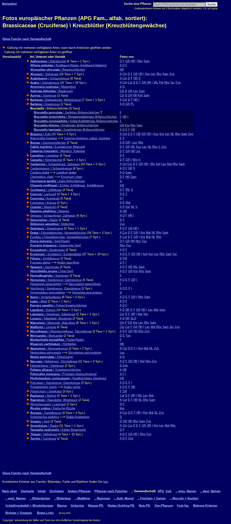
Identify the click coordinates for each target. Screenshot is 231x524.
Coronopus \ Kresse (43, 202)
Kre (147, 74)
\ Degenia (49, 211)
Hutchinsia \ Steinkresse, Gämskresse (55, 288)
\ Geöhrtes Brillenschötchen (66, 112)
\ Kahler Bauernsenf (58, 429)
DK (127, 309)
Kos (156, 134)
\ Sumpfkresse (45, 413)
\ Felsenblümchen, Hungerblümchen (58, 232)
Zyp (171, 74)
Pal (161, 82)
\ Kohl (40, 134)
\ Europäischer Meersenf (57, 146)
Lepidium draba (66, 172)
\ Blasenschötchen (57, 69)
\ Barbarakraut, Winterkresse (55, 100)
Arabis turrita (72, 387)
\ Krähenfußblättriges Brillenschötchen (76, 121)
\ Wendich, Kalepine (57, 151)
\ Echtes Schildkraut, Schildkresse (67, 185)
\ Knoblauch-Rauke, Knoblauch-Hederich (68, 65)
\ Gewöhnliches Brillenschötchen (69, 129)
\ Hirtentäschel (46, 160)
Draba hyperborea (77, 417)
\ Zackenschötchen (48, 142)
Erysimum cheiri (71, 177)
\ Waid (38, 301)
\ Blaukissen (51, 91)
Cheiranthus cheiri (42, 177)
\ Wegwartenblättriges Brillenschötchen (75, 116)
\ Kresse (42, 310)
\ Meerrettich (53, 86)
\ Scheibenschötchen (55, 369)
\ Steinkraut (44, 74)
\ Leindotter (44, 155)
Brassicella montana (43, 138)
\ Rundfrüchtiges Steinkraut (68, 378)
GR (127, 61)
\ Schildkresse (45, 258)
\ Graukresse (45, 104)
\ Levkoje (43, 327)
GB (138, 134)
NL (172, 134)
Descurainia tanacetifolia (85, 284)
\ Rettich (43, 395)
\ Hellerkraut (43, 434)
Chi (124, 74)
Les (153, 74)
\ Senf (40, 421)
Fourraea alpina (40, 262)
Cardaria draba (39, 172)
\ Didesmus (52, 224)
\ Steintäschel (48, 61)
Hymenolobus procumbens (47, 292)
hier (105, 481)
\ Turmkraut (43, 438)
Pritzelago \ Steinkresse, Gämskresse (55, 383)
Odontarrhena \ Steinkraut (47, 365)
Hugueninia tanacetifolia (45, 284)
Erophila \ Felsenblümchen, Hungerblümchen (59, 237)
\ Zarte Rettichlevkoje (57, 181)
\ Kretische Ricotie (52, 408)
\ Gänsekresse (44, 82)
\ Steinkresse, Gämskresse (56, 280)
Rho (140, 61)
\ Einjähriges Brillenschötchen (66, 125)
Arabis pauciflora (68, 262)
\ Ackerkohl (45, 198)
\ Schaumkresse (49, 78)
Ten (145, 314)
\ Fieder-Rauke (57, 339)
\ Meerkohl (43, 207)
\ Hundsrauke (47, 250)
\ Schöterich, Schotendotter (55, 254)
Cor (124, 78)
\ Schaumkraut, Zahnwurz (55, 164)
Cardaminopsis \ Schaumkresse (51, 168)
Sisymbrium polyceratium (84, 352)
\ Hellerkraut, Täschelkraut (53, 361)
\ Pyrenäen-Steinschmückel (63, 374)
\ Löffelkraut (46, 190)
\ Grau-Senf (51, 271)
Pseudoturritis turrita (43, 387)
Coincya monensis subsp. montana (87, 138)
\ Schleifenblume (45, 297)
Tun (144, 241)
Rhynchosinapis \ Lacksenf (48, 404)
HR (133, 61)
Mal (169, 164)
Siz (172, 82)
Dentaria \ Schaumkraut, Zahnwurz (53, 215)
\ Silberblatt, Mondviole (51, 318)
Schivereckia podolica (44, 417)
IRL (156, 82)
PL (132, 104)
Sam (146, 61)
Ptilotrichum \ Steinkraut (46, 391)
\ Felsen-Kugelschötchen (58, 305)
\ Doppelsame (46, 228)
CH (124, 164)
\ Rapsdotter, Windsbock (54, 400)
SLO (133, 318)
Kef (140, 95)
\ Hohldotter (53, 344)
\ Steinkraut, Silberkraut (52, 314)
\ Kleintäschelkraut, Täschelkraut (61, 331)
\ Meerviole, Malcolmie (52, 323)
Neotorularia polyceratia (45, 352)
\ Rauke (44, 220)
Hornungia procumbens (87, 292)
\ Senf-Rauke (50, 241)
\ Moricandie (46, 335)
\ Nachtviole (44, 267)
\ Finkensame (51, 357)
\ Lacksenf (43, 194)
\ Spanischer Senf (55, 245)
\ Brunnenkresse (49, 348)
